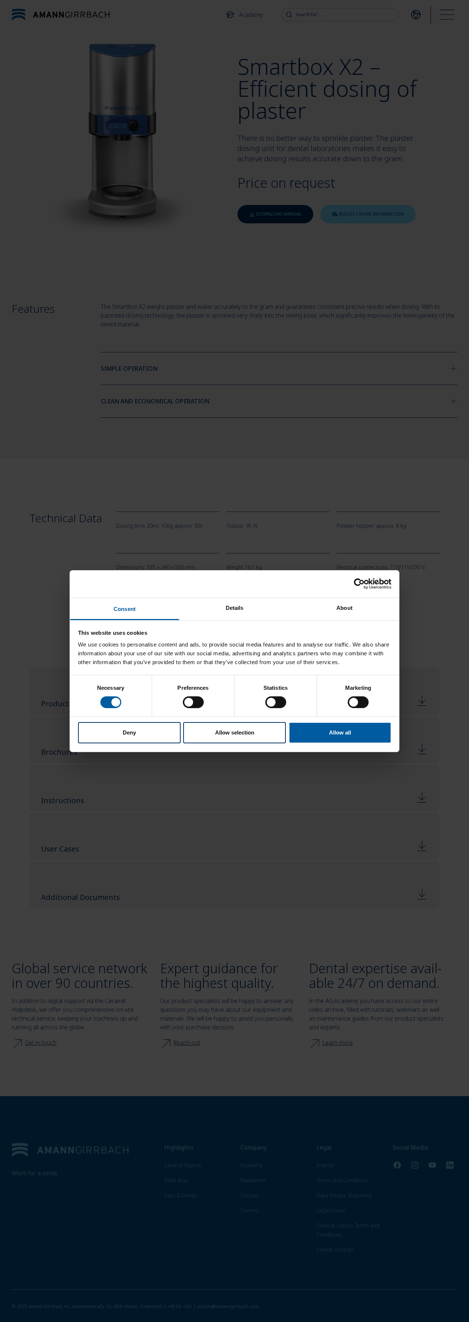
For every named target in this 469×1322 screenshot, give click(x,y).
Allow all (340, 732)
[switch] (193, 702)
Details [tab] (235, 607)
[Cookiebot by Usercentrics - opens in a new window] (359, 583)
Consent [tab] (125, 608)
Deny (129, 732)
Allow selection (234, 732)
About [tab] (344, 607)
